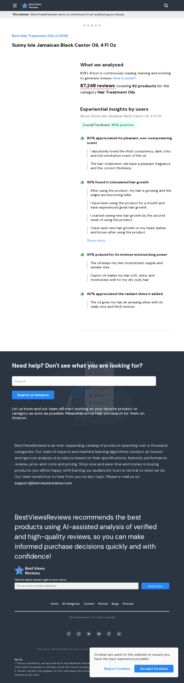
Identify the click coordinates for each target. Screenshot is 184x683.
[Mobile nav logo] (32, 5)
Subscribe (155, 586)
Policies (103, 603)
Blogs (115, 603)
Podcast (128, 603)
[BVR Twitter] (89, 628)
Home (54, 603)
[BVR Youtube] (99, 628)
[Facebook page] (69, 628)
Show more (96, 240)
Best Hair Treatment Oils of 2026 (40, 36)
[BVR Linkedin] (119, 628)
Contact (89, 603)
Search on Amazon (33, 395)
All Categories (71, 603)
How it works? (124, 78)
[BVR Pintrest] (109, 628)
